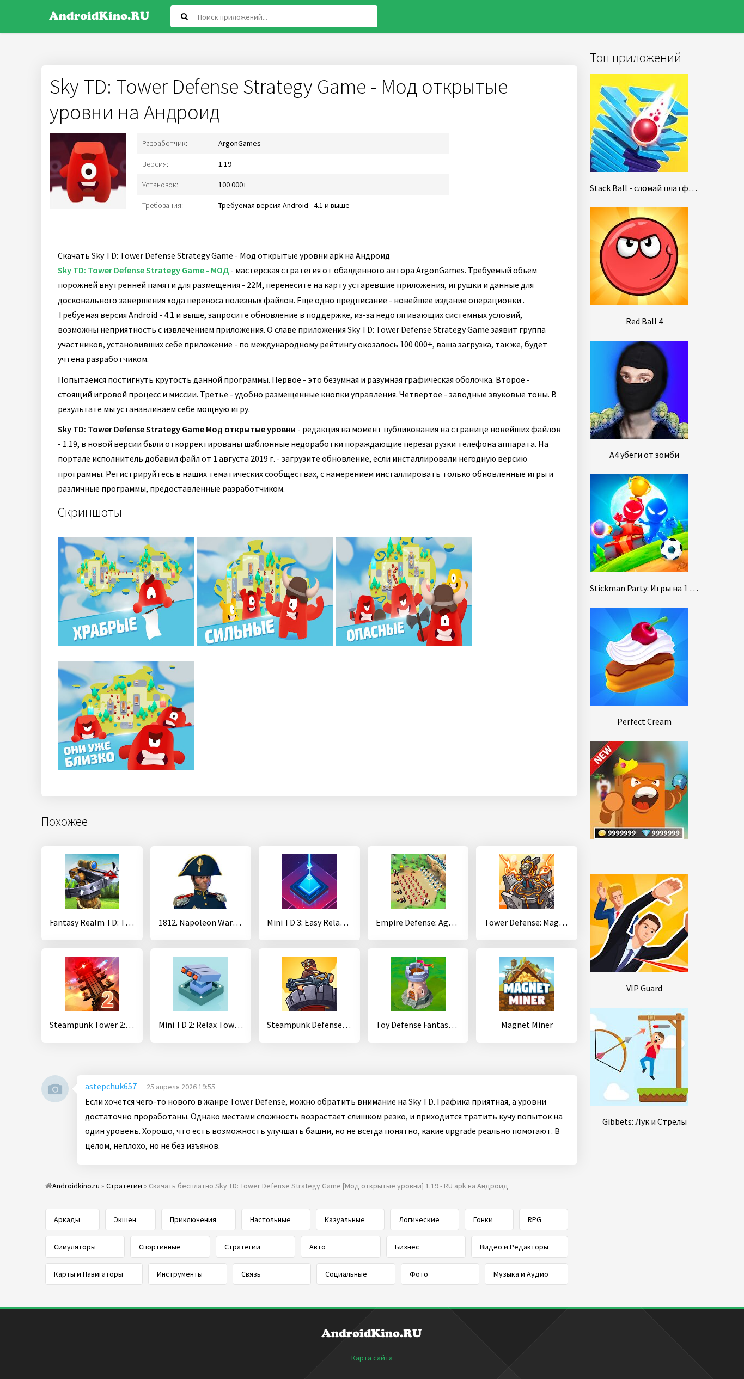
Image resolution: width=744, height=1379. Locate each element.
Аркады (67, 1219)
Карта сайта (372, 1358)
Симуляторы (75, 1247)
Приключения (193, 1219)
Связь (251, 1274)
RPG (534, 1219)
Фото (419, 1274)
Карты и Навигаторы (88, 1274)
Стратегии (242, 1247)
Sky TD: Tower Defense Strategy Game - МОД (143, 270)
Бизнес (407, 1247)
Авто (317, 1247)
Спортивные (160, 1247)
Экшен (125, 1219)
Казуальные (345, 1219)
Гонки (483, 1219)
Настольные (270, 1219)
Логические (419, 1219)
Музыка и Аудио (520, 1274)
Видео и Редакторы (514, 1247)
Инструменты (180, 1274)
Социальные (346, 1274)
